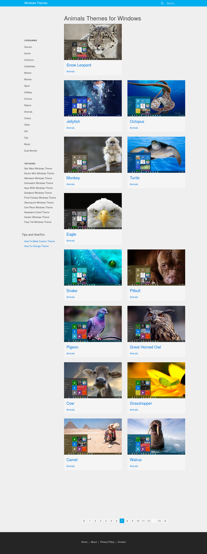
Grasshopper (141, 403)
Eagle (71, 234)
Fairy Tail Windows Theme (37, 222)
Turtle (135, 177)
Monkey (73, 177)
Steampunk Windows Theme (39, 202)
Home (84, 541)
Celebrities (29, 66)
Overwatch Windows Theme (38, 183)
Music (27, 144)
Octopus (137, 121)
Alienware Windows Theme (38, 178)
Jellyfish (73, 121)
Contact (122, 541)
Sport (27, 85)
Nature (27, 105)
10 (138, 520)
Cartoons (29, 59)
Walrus (136, 459)
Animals (28, 111)
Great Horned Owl (145, 347)
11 (143, 520)
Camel (71, 459)
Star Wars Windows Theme (38, 168)
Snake (71, 290)
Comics (28, 98)
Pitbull (135, 290)
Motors (27, 72)
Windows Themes (35, 3)
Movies (28, 79)
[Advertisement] (38, 22)
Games (28, 46)
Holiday (28, 92)
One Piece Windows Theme (38, 207)
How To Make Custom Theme (39, 241)
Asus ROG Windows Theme (38, 187)
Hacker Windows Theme (36, 217)
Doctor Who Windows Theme (39, 173)
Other (27, 124)
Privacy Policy (107, 541)
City (26, 137)
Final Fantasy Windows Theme (40, 197)
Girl (26, 131)
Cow (70, 403)
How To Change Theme (36, 246)
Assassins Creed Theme (36, 212)
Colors (27, 118)
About (94, 541)
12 (148, 520)
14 (159, 520)
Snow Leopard (78, 65)
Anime (27, 53)
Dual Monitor (30, 150)
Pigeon (72, 347)
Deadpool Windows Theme (38, 192)
